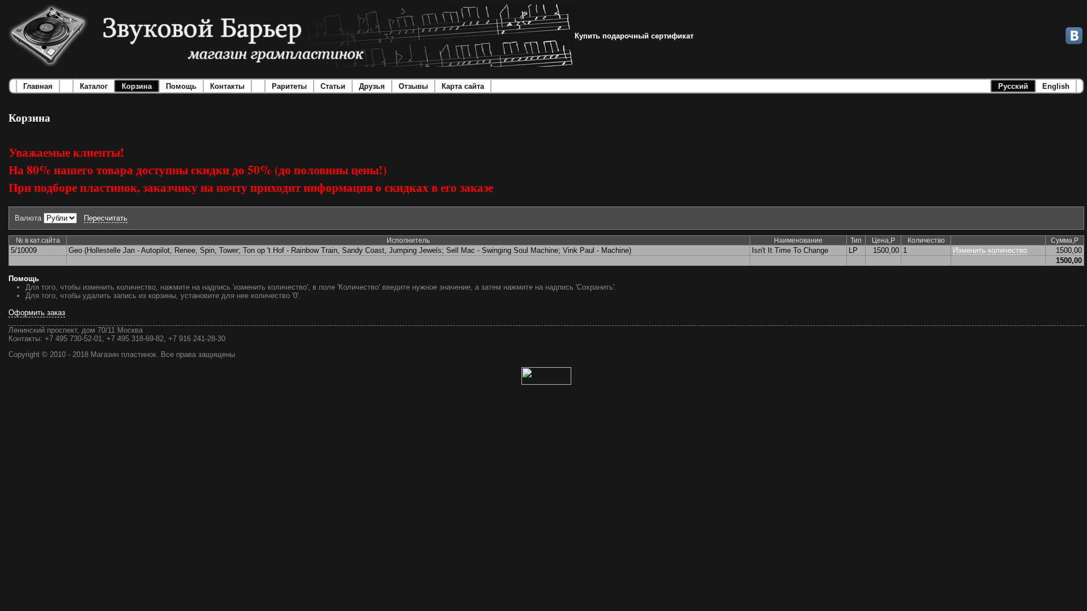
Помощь (181, 86)
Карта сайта (463, 86)
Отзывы (413, 86)
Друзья (372, 86)
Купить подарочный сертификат (634, 36)
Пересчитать (105, 218)
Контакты (227, 86)
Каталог (94, 86)
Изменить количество (990, 250)
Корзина (137, 86)
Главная (38, 86)
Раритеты (289, 86)
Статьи (332, 86)
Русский (1013, 86)
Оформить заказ (36, 312)
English (1055, 86)
